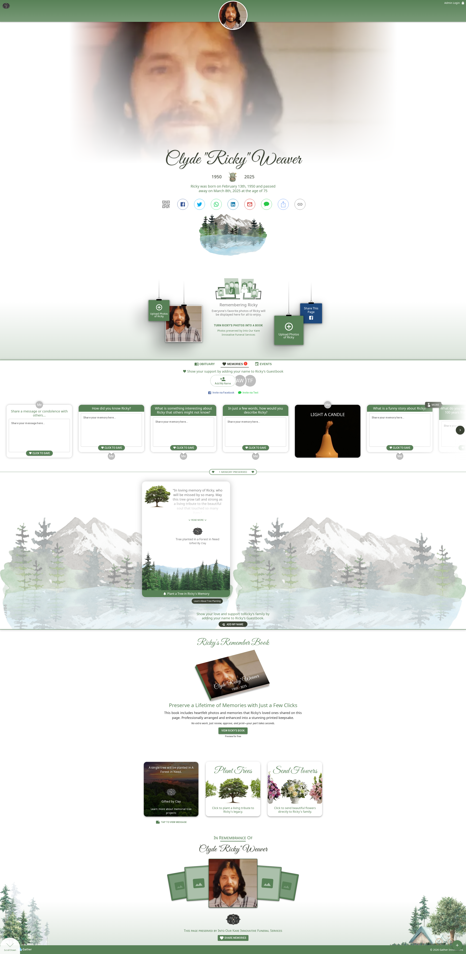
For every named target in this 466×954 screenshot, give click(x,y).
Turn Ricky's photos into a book (238, 325)
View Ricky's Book (233, 730)
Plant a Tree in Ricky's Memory (188, 594)
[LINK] (300, 204)
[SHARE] (283, 204)
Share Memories (235, 937)
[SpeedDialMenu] (457, 945)
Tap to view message (174, 822)
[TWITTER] (199, 204)
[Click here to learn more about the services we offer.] (233, 919)
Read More (197, 520)
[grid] (233, 314)
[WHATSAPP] (216, 204)
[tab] (204, 363)
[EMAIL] (249, 204)
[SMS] (266, 204)
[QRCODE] (166, 204)
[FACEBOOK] (182, 204)
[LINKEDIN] (233, 204)
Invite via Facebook (223, 392)
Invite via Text (250, 392)
